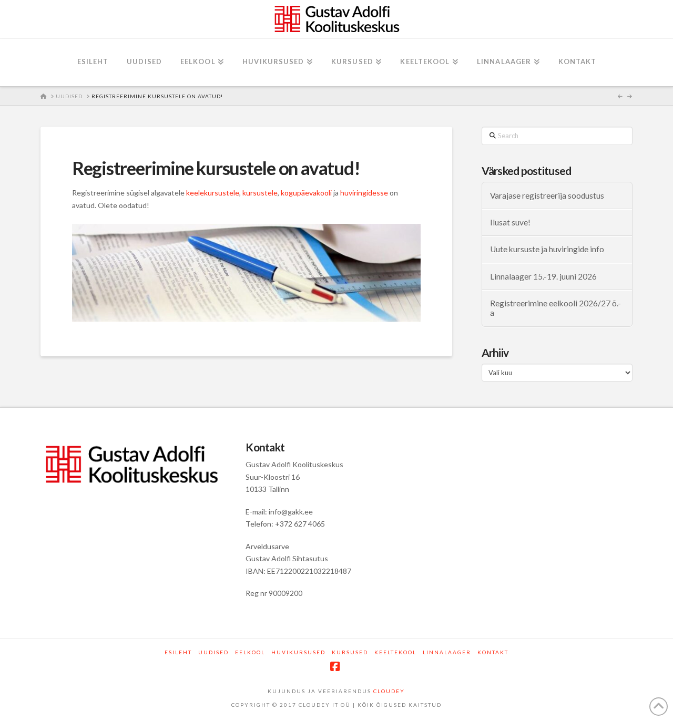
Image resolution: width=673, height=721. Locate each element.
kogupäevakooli (306, 192)
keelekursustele (212, 192)
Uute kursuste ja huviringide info (547, 249)
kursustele (260, 192)
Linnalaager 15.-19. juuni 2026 (543, 276)
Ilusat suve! (510, 222)
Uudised (213, 652)
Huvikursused (298, 652)
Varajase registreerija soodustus (547, 195)
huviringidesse (364, 192)
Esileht (178, 652)
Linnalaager (447, 652)
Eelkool (250, 652)
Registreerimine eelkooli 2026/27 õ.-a (555, 308)
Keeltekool (395, 652)
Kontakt (492, 652)
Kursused (350, 652)
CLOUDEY (389, 691)
